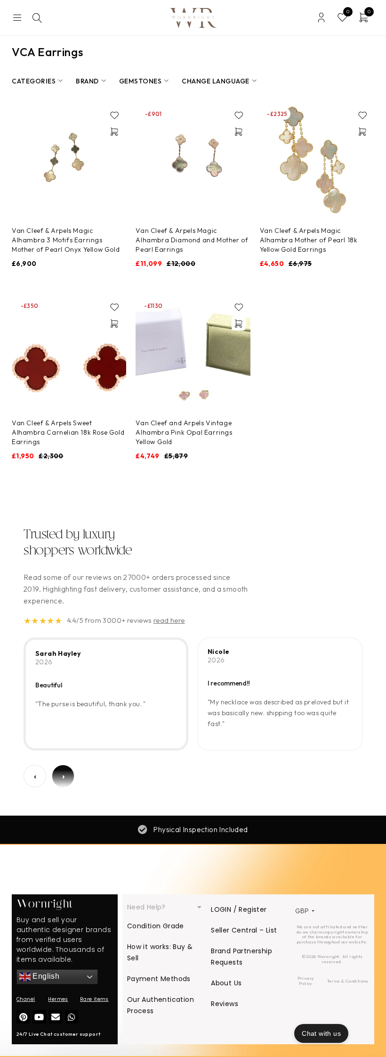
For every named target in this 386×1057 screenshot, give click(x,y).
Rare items (94, 999)
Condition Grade (155, 926)
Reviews (224, 1003)
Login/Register (321, 17)
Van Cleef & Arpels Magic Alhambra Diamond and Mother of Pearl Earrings (192, 240)
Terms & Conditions (348, 980)
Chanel (25, 999)
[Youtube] (39, 1017)
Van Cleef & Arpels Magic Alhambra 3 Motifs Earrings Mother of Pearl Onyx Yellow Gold (66, 240)
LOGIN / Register (238, 909)
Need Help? (146, 907)
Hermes (58, 999)
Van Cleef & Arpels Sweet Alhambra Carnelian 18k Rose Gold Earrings (68, 432)
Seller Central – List (244, 930)
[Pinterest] (23, 1017)
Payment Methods (159, 978)
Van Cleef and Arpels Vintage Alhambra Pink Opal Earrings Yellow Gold (184, 432)
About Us (226, 983)
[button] (114, 131)
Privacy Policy (306, 980)
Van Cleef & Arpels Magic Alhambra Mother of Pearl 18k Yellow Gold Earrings (309, 240)
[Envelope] (56, 1017)
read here (169, 620)
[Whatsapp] (72, 1017)
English (45, 977)
